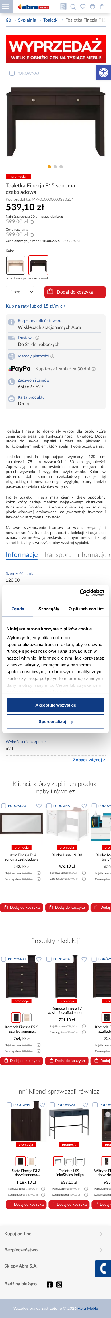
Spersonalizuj (52, 721)
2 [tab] (55, 166)
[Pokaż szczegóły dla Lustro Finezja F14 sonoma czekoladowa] (21, 823)
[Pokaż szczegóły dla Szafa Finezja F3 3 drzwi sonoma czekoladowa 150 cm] (25, 1121)
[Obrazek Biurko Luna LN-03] (67, 823)
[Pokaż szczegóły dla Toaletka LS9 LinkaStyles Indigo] (69, 1121)
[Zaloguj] (92, 6)
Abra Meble (88, 1309)
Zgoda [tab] (17, 608)
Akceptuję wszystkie (55, 704)
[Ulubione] (83, 6)
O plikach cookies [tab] (86, 608)
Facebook (49, 1284)
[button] (103, 72)
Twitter (59, 1284)
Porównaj (27, 73)
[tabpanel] (56, 114)
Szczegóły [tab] (48, 608)
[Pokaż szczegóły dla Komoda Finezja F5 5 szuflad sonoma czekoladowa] (21, 976)
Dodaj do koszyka (75, 292)
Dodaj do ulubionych (39, 806)
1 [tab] (49, 166)
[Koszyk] (102, 6)
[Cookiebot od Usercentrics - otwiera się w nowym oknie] (79, 593)
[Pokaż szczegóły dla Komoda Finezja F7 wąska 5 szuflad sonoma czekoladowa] (67, 976)
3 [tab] (61, 166)
